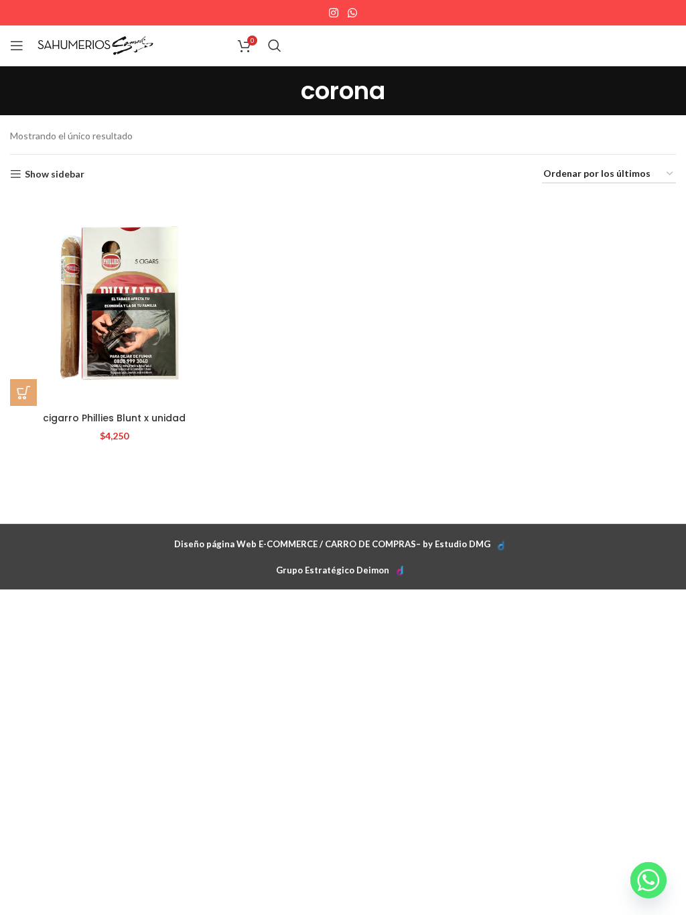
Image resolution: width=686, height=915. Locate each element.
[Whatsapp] (648, 880)
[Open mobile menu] (16, 45)
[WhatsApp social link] (352, 13)
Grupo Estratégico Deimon (332, 570)
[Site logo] (95, 44)
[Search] (274, 45)
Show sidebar (54, 174)
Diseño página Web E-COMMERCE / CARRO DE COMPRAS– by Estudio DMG (332, 544)
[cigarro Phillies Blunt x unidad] (114, 301)
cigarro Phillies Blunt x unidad (114, 418)
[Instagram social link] (334, 13)
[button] (23, 392)
